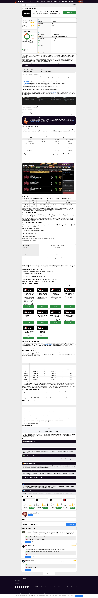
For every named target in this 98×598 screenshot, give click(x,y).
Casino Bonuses (49, 1)
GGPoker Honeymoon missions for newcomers (41, 258)
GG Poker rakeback (48, 344)
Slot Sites (31, 1)
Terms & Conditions (41, 586)
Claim (29, 306)
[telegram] (28, 587)
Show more (49, 573)
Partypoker (41, 500)
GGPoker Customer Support (46, 71)
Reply (28, 541)
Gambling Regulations (61, 586)
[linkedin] (22, 587)
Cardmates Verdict (62, 68)
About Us (33, 586)
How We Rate (76, 586)
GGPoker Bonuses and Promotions (47, 68)
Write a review (71, 524)
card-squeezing (53, 92)
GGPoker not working (48, 106)
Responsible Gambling (54, 586)
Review (26, 507)
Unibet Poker (54, 500)
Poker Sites (37, 1)
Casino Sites (43, 1)
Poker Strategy (17, 580)
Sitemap (38, 588)
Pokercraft (26, 83)
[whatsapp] (17, 587)
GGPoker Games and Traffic (28, 69)
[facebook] (20, 587)
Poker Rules (17, 578)
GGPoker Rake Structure (28, 71)
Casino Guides (71, 1)
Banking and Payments (45, 69)
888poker (27, 500)
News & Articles (34, 588)
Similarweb (70, 128)
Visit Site (70, 12)
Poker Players (17, 583)
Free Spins (55, 1)
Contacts (36, 586)
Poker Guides (64, 1)
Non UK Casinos (24, 578)
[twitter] (24, 587)
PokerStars (68, 500)
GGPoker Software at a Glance (29, 68)
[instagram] (15, 587)
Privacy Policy (47, 586)
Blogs (60, 1)
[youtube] (26, 587)
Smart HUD (26, 81)
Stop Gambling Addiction (70, 586)
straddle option (47, 111)
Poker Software (17, 581)
